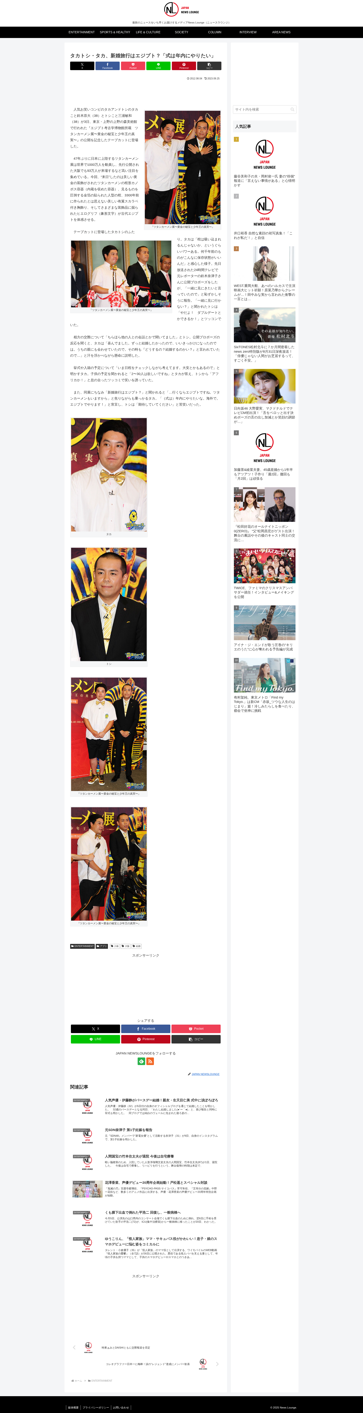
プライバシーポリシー (96, 1407)
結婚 (138, 946)
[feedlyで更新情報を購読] (141, 1061)
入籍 (116, 946)
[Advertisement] (145, 91)
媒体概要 (73, 1407)
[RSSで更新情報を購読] (150, 1061)
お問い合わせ (121, 1407)
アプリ (103, 946)
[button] (209, 66)
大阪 (127, 946)
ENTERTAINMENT (84, 946)
